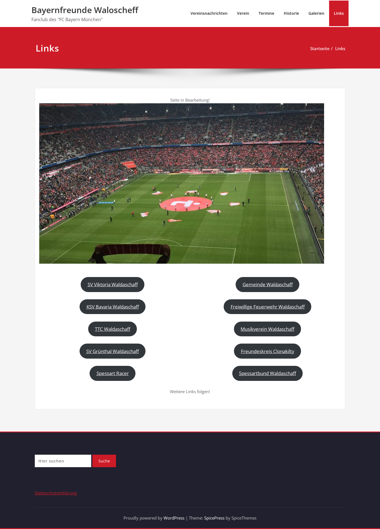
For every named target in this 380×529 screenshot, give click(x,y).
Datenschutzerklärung (56, 493)
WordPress (174, 518)
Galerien (316, 13)
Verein (243, 13)
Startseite (320, 48)
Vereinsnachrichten (209, 13)
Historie (291, 13)
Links (339, 13)
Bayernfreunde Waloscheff (84, 10)
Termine (266, 13)
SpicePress (214, 518)
